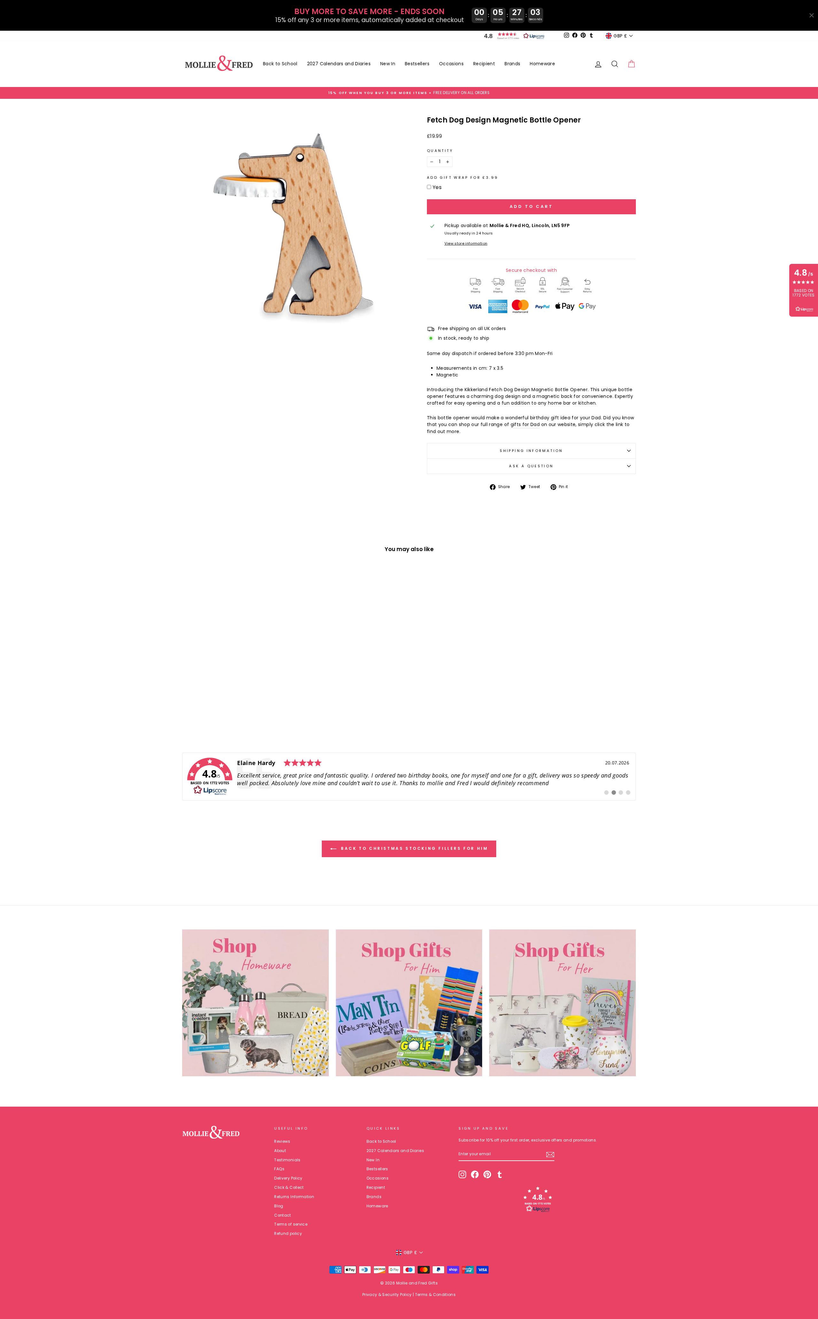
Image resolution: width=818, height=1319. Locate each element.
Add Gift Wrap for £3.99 (462, 177)
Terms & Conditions (435, 1294)
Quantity (440, 150)
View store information (466, 243)
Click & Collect (289, 1187)
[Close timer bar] (811, 15)
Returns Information (294, 1196)
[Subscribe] (550, 1154)
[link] (409, 776)
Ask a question (531, 466)
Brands (512, 63)
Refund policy (288, 1233)
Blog (278, 1206)
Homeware (542, 63)
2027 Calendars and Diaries (339, 63)
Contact (282, 1215)
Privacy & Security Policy (387, 1294)
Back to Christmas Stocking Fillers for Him (413, 848)
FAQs (279, 1169)
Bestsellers (417, 63)
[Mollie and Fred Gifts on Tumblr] (500, 1174)
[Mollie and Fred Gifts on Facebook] (475, 1174)
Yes (437, 187)
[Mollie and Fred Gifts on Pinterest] (487, 1174)
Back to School (280, 63)
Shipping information (531, 450)
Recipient (484, 63)
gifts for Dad (525, 424)
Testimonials (287, 1160)
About (280, 1150)
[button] (513, 36)
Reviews (282, 1141)
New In (387, 63)
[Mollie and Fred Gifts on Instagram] (462, 1174)
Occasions (451, 63)
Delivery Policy (288, 1178)
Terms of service (290, 1224)
